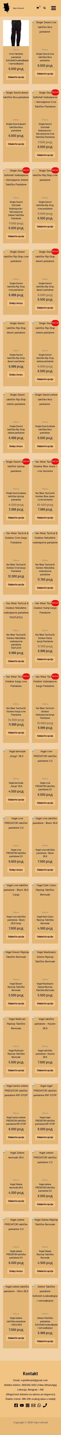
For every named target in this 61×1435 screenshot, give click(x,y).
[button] (44, 8)
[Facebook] (16, 1405)
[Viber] (45, 1405)
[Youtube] (22, 1405)
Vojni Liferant (18, 8)
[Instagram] (28, 1405)
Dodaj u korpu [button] (16, 302)
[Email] (33, 1405)
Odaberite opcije (16, 76)
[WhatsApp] (39, 1405)
